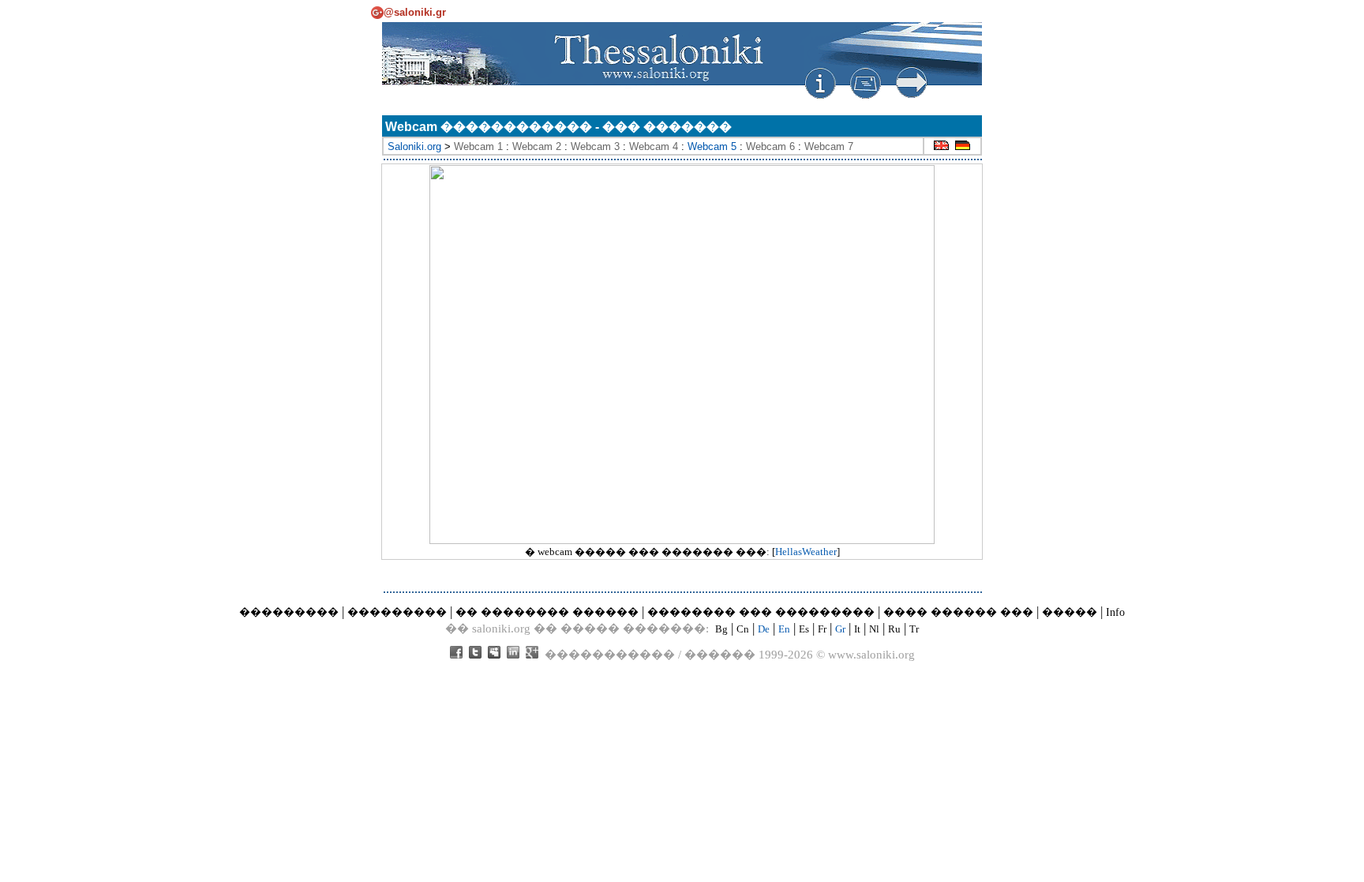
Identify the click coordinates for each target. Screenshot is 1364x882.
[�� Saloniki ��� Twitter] (475, 654)
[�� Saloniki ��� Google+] (532, 654)
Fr (822, 629)
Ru (894, 629)
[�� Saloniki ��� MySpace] (494, 654)
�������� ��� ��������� (761, 612)
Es (804, 629)
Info (1115, 612)
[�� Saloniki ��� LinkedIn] (513, 654)
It (857, 629)
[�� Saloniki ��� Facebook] (456, 654)
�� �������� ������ (547, 612)
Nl (874, 629)
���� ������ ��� (958, 612)
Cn (742, 629)
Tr (914, 629)
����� (1069, 612)
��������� (289, 612)
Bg (721, 629)
